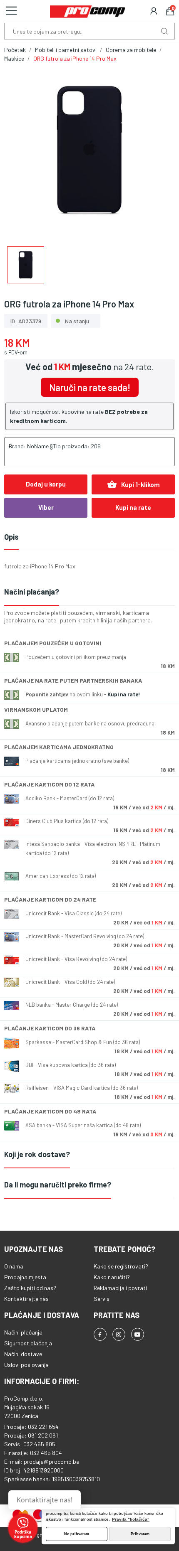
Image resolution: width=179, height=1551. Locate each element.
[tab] (89, 592)
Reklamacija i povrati (120, 1287)
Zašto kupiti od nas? (30, 1287)
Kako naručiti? (112, 1277)
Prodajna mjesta (25, 1277)
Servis (101, 1298)
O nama (13, 1266)
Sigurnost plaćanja (28, 1343)
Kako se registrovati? (121, 1266)
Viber (46, 507)
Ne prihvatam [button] (76, 1534)
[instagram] (118, 1334)
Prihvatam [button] (140, 1534)
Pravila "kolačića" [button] (130, 1519)
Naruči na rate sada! (89, 387)
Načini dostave (23, 1353)
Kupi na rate (133, 507)
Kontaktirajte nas (26, 1298)
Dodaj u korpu (46, 484)
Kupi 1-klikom (133, 484)
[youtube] (137, 1334)
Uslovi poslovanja (26, 1364)
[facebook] (100, 1334)
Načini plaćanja (23, 1332)
